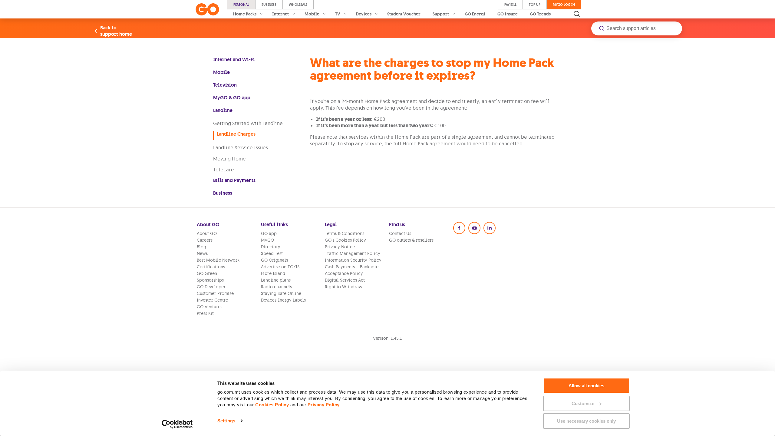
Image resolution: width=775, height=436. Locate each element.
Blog (201, 246)
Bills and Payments (234, 180)
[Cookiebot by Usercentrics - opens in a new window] (177, 424)
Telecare (223, 170)
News (202, 253)
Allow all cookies (586, 385)
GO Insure (507, 14)
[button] (636, 28)
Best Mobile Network (218, 260)
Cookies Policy (272, 404)
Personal (241, 4)
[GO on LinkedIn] (489, 228)
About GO (207, 233)
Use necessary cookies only (586, 421)
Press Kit (205, 313)
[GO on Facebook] (459, 228)
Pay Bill (510, 4)
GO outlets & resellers (411, 240)
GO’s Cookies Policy (345, 240)
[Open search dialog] (576, 13)
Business (269, 4)
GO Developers (212, 286)
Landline (222, 110)
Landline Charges (236, 134)
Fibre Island (273, 273)
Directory (270, 246)
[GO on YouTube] (474, 228)
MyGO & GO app (231, 97)
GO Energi (475, 14)
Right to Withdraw (343, 286)
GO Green (207, 273)
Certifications (211, 266)
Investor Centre (212, 300)
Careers (205, 240)
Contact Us (400, 233)
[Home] (207, 9)
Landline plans (276, 280)
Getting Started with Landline (248, 123)
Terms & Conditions (344, 233)
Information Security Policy (353, 260)
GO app (269, 233)
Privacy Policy (324, 404)
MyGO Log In (564, 4)
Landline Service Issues (240, 147)
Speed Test (272, 253)
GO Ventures (209, 306)
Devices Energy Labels (283, 300)
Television (225, 85)
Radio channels (276, 286)
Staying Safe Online (281, 293)
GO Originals (274, 260)
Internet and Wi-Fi (234, 59)
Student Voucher (403, 14)
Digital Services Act (345, 280)
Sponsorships (210, 280)
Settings (226, 420)
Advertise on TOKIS (280, 266)
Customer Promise (215, 293)
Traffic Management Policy (352, 253)
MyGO (267, 240)
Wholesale (298, 4)
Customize (583, 403)
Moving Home (229, 159)
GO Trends (540, 14)
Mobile (221, 72)
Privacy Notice (340, 246)
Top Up (534, 4)
